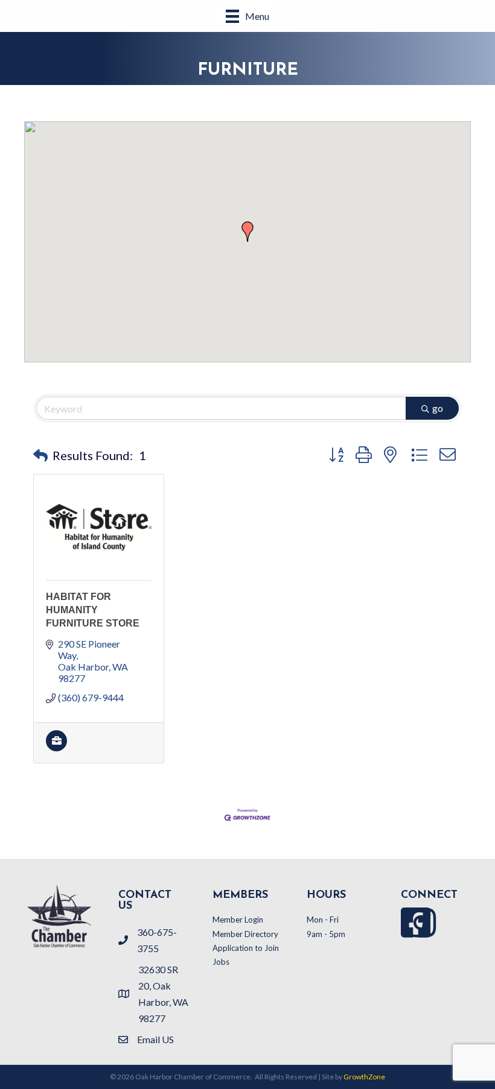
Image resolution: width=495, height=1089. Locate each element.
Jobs (220, 962)
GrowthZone (364, 1076)
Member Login (237, 919)
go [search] (437, 408)
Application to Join (245, 948)
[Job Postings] (56, 747)
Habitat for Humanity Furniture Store (92, 610)
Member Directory (245, 934)
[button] (247, 231)
